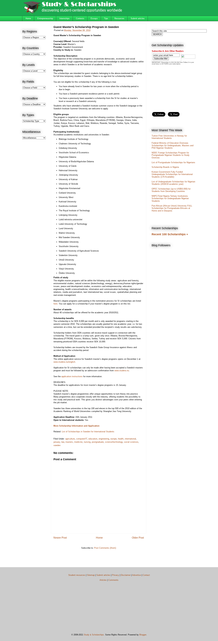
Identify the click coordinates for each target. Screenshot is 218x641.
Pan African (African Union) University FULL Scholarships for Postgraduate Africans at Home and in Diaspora (172, 208)
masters (69, 442)
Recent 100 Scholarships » (170, 234)
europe (113, 439)
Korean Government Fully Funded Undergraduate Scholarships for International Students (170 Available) (172, 174)
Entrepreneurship (45, 18)
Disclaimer (126, 575)
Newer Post (60, 537)
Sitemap (91, 575)
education (92, 439)
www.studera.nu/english (64, 362)
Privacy (115, 575)
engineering (104, 439)
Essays (94, 18)
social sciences (131, 442)
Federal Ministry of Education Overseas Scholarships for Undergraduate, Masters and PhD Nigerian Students (172, 145)
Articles (103, 580)
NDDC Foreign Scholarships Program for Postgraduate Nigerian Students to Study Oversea (170, 155)
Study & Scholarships (94, 634)
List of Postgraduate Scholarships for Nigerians (173, 162)
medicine (78, 442)
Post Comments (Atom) (105, 548)
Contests (80, 18)
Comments (113, 580)
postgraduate (98, 442)
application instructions (72, 376)
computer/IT (81, 439)
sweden (56, 445)
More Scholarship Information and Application (76, 426)
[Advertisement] (35, 194)
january (56, 442)
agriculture (70, 439)
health (121, 439)
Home (28, 18)
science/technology (114, 442)
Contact (146, 575)
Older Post (138, 537)
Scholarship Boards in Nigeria (165, 167)
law (62, 442)
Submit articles (138, 18)
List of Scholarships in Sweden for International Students (88, 431)
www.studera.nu (121, 370)
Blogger (142, 634)
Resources (119, 18)
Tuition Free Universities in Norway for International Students (169, 137)
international (130, 439)
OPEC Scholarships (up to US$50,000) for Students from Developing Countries (171, 190)
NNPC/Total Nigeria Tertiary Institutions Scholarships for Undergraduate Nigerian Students (170, 198)
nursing (87, 442)
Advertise (136, 575)
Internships (64, 18)
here (55, 304)
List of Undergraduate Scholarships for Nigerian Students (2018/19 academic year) (173, 182)
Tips (106, 18)
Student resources (76, 575)
